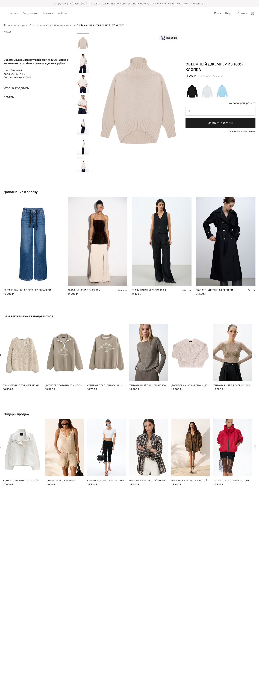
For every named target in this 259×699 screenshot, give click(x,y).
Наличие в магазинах (242, 131)
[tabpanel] (22, 352)
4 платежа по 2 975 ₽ (211, 75)
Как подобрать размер (241, 102)
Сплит (106, 3)
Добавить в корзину (220, 123)
